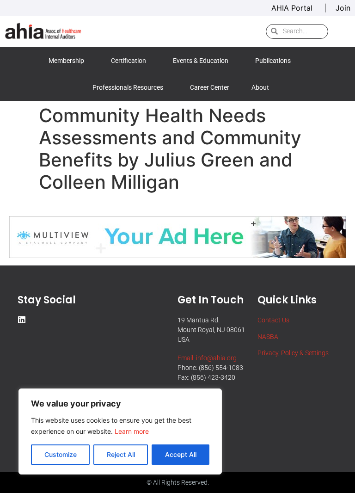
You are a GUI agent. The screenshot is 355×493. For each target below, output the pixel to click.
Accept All (180, 454)
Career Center (209, 87)
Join (343, 7)
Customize (60, 454)
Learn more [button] (132, 431)
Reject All (121, 454)
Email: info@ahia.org (207, 358)
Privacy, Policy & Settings (293, 353)
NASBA (267, 336)
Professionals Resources (127, 87)
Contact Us (273, 320)
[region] (120, 431)
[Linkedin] (22, 319)
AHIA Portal (293, 7)
